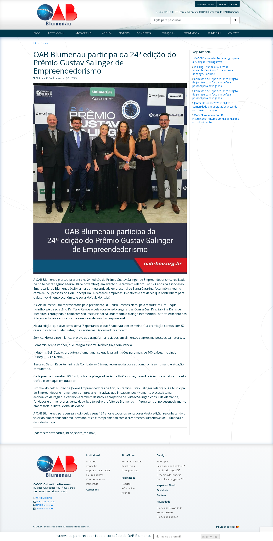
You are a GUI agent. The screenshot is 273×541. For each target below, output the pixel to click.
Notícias (45, 43)
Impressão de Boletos (169, 466)
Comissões (92, 489)
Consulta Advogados (169, 479)
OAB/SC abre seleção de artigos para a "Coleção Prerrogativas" (215, 60)
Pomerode (92, 483)
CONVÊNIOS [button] (190, 33)
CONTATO (234, 33)
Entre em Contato (188, 12)
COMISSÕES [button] (144, 33)
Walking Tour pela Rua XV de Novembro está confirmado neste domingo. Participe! (212, 70)
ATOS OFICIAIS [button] (83, 33)
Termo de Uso (165, 512)
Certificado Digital (167, 470)
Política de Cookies (167, 517)
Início (36, 43)
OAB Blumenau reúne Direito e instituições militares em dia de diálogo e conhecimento (215, 118)
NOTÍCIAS (124, 33)
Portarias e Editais (132, 461)
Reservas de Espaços (169, 475)
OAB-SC (223, 4)
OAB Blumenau (210, 12)
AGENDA (107, 33)
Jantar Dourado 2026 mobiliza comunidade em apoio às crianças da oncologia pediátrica (214, 106)
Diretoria (91, 461)
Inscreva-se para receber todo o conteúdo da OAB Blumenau (102, 535)
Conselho (91, 466)
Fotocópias (163, 461)
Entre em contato (45, 501)
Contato (161, 495)
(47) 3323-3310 (166, 12)
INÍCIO (36, 33)
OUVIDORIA (214, 33)
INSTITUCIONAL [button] (56, 33)
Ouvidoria (162, 490)
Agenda (126, 492)
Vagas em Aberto (166, 485)
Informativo (128, 488)
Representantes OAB (98, 470)
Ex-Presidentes (94, 475)
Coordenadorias (95, 479)
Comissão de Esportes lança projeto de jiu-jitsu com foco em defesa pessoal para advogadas (215, 82)
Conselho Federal (205, 4)
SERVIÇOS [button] (167, 33)
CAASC (234, 4)
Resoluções (128, 466)
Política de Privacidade (169, 508)
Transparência (130, 470)
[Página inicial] (57, 14)
